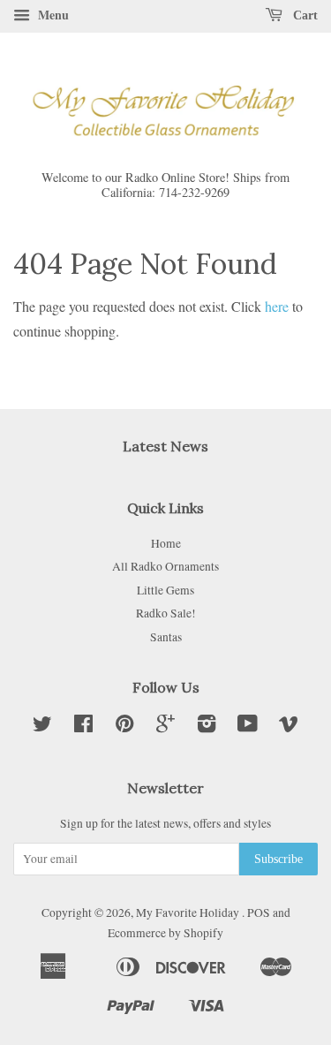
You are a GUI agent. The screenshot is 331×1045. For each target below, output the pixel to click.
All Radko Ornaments (165, 566)
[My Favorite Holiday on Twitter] (42, 727)
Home (166, 543)
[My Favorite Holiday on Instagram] (206, 727)
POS (258, 912)
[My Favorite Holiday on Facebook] (83, 727)
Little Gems (165, 590)
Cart (304, 15)
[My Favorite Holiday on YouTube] (247, 727)
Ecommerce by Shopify (165, 933)
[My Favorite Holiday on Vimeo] (288, 727)
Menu (51, 14)
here (277, 306)
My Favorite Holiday (189, 912)
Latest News (165, 446)
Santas (166, 637)
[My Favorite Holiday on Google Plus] (165, 727)
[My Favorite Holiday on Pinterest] (124, 727)
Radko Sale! (166, 613)
